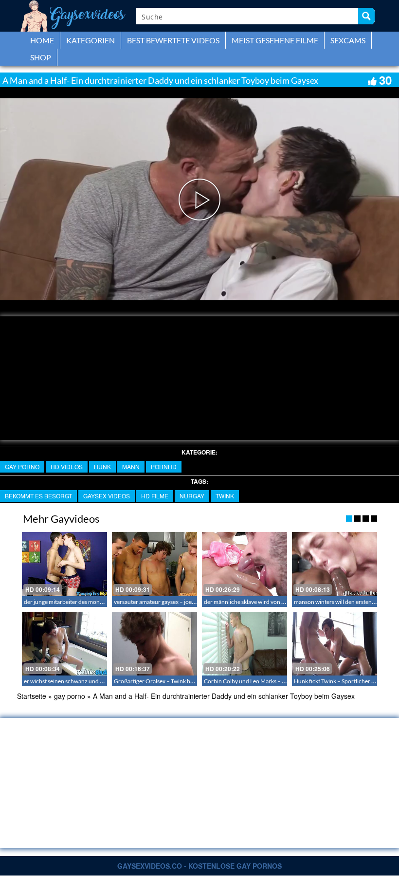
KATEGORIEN (90, 40)
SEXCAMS (347, 40)
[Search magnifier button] (366, 16)
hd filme (154, 496)
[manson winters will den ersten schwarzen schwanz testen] (334, 564)
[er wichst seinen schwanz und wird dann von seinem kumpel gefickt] (64, 643)
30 (385, 80)
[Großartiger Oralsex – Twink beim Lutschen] (154, 643)
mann (131, 466)
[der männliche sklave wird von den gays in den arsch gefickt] (244, 564)
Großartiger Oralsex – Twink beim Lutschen (169, 681)
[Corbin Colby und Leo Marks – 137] (244, 643)
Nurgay (192, 496)
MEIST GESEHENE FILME (275, 40)
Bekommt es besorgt (38, 496)
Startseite (31, 696)
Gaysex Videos (106, 496)
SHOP (40, 57)
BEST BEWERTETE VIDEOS (173, 40)
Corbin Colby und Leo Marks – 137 (248, 681)
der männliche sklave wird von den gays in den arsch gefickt (278, 601)
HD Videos (67, 466)
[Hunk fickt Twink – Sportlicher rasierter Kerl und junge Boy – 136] (334, 643)
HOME (42, 40)
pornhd (164, 466)
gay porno (22, 466)
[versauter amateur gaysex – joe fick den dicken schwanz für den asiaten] (154, 564)
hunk (102, 466)
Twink (225, 496)
